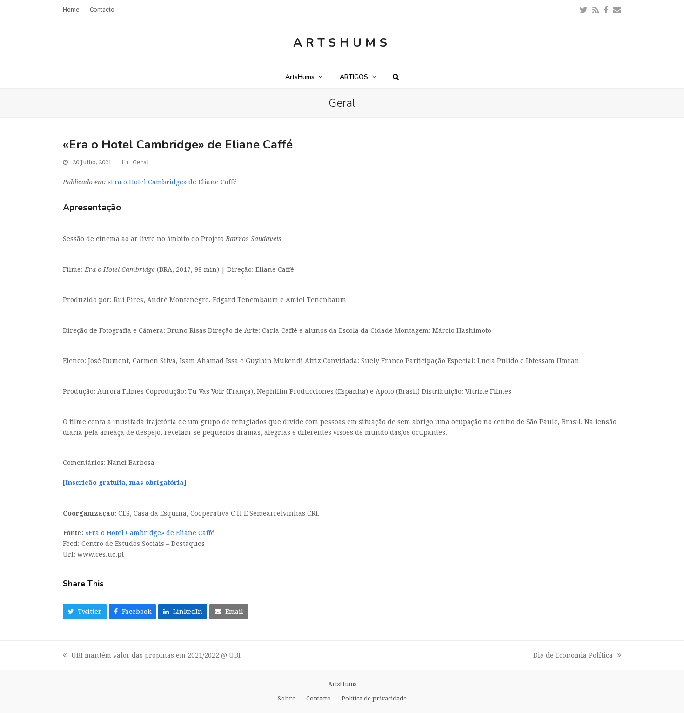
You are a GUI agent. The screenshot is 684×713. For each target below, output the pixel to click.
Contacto (318, 698)
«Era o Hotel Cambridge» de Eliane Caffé (172, 182)
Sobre (286, 698)
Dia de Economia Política (573, 656)
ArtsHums (342, 42)
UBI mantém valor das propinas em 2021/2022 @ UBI (152, 656)
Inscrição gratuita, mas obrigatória (124, 482)
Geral (140, 162)
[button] (395, 76)
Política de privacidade (374, 698)
